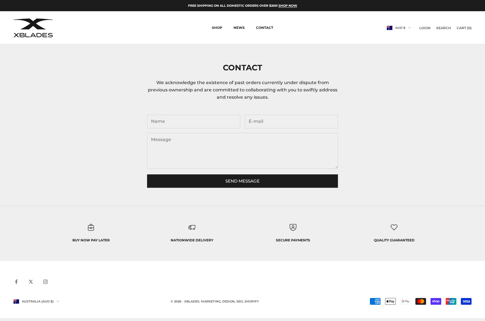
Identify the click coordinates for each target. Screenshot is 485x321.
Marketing (211, 301)
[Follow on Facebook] (16, 282)
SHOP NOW (287, 6)
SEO (239, 301)
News (239, 28)
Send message (242, 181)
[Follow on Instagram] (45, 282)
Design (228, 301)
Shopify (251, 301)
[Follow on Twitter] (31, 282)
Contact (264, 28)
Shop (217, 28)
